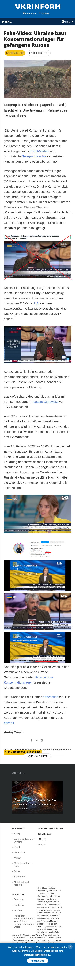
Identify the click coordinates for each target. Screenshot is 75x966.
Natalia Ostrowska (45, 401)
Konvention (50, 697)
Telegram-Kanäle (34, 156)
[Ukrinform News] (38, 6)
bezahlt (9, 723)
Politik (17, 847)
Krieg (17, 833)
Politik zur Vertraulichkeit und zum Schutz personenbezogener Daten (25, 921)
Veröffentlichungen (52, 828)
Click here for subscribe (22, 752)
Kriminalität (20, 876)
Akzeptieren (38, 960)
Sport (17, 871)
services (18, 910)
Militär (17, 857)
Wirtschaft (19, 852)
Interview (44, 833)
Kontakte (19, 905)
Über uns (19, 899)
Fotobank (44, 13)
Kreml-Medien (39, 151)
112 (36, 303)
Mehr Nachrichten (38, 756)
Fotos (42, 839)
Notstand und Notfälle (21, 883)
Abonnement (30, 13)
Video (41, 844)
